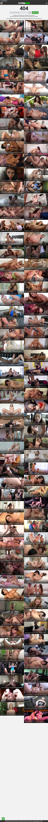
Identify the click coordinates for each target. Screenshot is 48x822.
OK (41, 821)
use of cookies (36, 821)
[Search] (30, 12)
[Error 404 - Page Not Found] (24, 3)
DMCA (3, 819)
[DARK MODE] (46, 3)
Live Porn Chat (35, 12)
